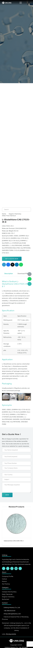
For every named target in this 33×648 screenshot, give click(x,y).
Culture (4, 579)
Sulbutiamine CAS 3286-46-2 (14, 541)
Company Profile (7, 576)
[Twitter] (16, 568)
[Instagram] (20, 568)
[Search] (27, 209)
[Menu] (21, 2)
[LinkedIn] (7, 568)
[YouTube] (12, 568)
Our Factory (6, 584)
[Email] (29, 274)
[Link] (6, 2)
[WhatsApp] (29, 279)
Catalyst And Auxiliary (9, 592)
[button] (30, 2)
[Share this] (8, 265)
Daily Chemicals (7, 594)
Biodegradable (11, 634)
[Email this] (4, 265)
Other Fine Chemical (9, 215)
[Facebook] (3, 568)
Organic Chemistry (15, 214)
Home (4, 214)
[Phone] (29, 284)
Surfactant (5, 599)
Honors (4, 581)
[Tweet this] (13, 265)
